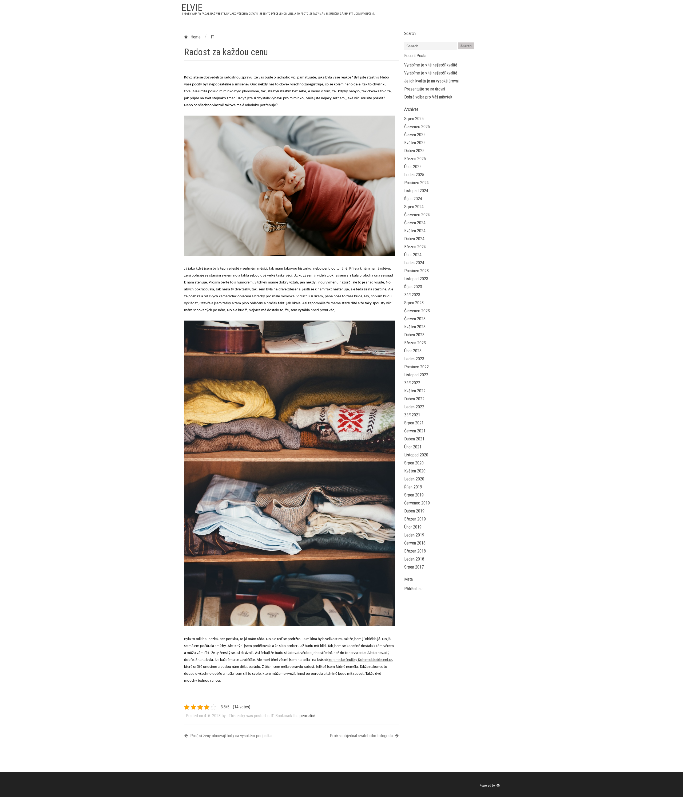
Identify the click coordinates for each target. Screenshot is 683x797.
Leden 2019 (414, 535)
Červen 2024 (415, 222)
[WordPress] (499, 785)
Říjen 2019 (413, 487)
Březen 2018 (415, 551)
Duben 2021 (414, 438)
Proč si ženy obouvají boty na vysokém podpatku (230, 735)
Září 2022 (412, 382)
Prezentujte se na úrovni (424, 89)
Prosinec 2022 (416, 366)
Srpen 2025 (414, 118)
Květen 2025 (415, 142)
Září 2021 (412, 414)
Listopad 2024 (416, 190)
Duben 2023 (414, 334)
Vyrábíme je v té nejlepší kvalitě (430, 65)
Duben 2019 (414, 511)
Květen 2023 (415, 326)
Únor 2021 (413, 446)
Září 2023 (412, 294)
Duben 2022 (414, 398)
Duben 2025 (414, 150)
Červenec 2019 (417, 503)
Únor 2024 (413, 254)
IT (272, 715)
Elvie (191, 7)
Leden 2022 (414, 406)
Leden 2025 (414, 174)
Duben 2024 (414, 238)
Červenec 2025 (417, 126)
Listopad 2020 (416, 454)
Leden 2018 (414, 559)
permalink (308, 715)
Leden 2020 (414, 479)
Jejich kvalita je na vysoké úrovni (431, 81)
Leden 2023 (414, 358)
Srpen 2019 (414, 495)
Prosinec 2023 (416, 270)
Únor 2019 (413, 527)
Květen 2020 (415, 471)
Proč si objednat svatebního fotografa (362, 735)
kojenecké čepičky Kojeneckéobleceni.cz (360, 660)
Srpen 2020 (414, 462)
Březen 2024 (415, 246)
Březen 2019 (415, 519)
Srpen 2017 (414, 567)
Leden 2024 (414, 262)
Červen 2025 (415, 134)
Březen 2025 (415, 158)
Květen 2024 (415, 230)
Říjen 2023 (413, 286)
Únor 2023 (413, 350)
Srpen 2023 (414, 302)
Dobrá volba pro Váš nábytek (428, 97)
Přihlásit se (413, 588)
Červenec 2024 (417, 214)
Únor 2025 (413, 166)
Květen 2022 (415, 390)
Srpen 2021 (414, 422)
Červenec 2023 (417, 310)
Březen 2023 (415, 342)
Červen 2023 (415, 318)
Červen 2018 (415, 543)
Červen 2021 (415, 430)
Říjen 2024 (413, 198)
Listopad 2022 (416, 374)
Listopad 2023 (416, 278)
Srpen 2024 (414, 206)
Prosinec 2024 (416, 182)
